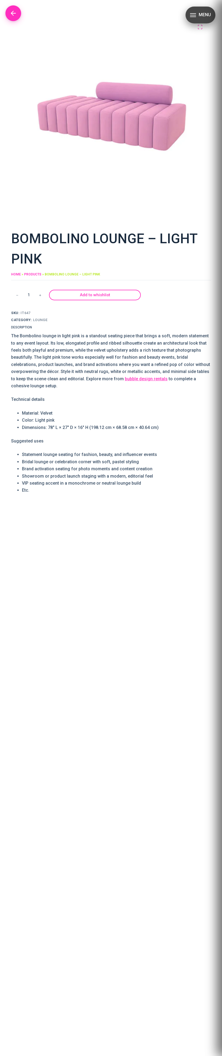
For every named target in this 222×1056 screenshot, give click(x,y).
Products (32, 274)
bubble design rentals (146, 378)
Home (16, 274)
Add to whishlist (95, 294)
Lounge (40, 320)
